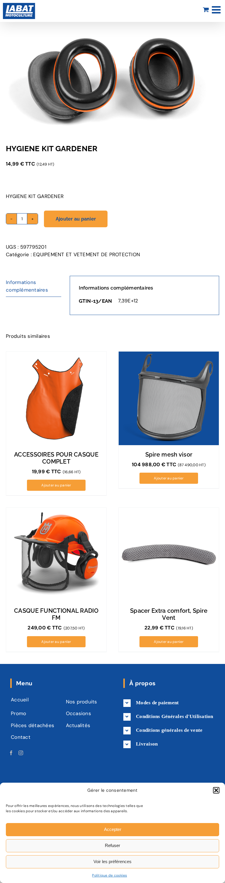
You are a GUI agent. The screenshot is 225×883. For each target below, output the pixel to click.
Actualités (78, 725)
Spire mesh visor (168, 454)
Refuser (112, 845)
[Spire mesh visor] (169, 398)
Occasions (78, 713)
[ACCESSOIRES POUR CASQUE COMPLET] (56, 398)
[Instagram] (20, 753)
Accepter (112, 829)
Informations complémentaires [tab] (27, 286)
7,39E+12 (128, 300)
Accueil (20, 699)
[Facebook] (11, 753)
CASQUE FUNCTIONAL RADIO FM (56, 614)
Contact (20, 737)
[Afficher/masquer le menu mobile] (217, 9)
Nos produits (81, 701)
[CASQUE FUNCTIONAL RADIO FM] (56, 554)
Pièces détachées (32, 725)
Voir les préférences (112, 861)
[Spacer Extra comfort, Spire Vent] (169, 554)
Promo (18, 713)
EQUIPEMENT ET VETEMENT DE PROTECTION (86, 254)
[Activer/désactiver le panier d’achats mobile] (206, 9)
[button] (216, 790)
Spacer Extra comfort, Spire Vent (168, 614)
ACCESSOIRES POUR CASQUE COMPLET (56, 458)
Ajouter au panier (76, 219)
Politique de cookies (109, 875)
